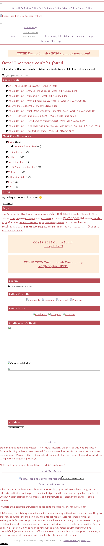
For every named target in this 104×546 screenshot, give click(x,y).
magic (4, 223)
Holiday (97, 218)
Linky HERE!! (53, 246)
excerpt (29, 218)
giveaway (47, 218)
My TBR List (13, 157)
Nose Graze (85, 541)
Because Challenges (52, 41)
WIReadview (13, 172)
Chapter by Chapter (90, 214)
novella (34, 222)
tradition (67, 226)
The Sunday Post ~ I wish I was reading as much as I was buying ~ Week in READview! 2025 (53, 126)
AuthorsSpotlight (16, 177)
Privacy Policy (69, 8)
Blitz (9, 182)
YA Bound (10, 231)
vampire (77, 227)
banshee (42, 214)
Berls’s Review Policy (50, 8)
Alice (28, 214)
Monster (13, 222)
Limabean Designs (84, 36)
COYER (10, 187)
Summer (57, 226)
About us (29, 27)
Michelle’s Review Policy (25, 8)
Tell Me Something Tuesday (21, 167)
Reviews (49, 36)
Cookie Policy (85, 8)
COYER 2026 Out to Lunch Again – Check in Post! (32, 86)
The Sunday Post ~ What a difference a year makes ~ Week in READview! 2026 (47, 101)
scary (21, 227)
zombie (19, 230)
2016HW (13, 214)
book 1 (51, 213)
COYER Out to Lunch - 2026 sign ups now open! (53, 53)
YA (3, 230)
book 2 (60, 213)
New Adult (26, 223)
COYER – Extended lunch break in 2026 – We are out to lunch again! (42, 116)
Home (12, 36)
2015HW (5, 214)
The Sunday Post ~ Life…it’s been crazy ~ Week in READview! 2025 (40, 131)
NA (21, 223)
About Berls (29, 36)
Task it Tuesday (15, 162)
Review (11, 142)
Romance (16, 227)
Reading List (85, 222)
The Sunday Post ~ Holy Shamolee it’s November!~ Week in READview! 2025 (46, 121)
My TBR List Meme (64, 36)
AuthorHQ (35, 214)
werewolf (84, 227)
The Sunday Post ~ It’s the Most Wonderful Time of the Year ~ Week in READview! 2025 (51, 111)
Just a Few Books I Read (25, 146)
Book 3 (68, 214)
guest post (71, 218)
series (28, 226)
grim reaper (58, 219)
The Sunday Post (15, 152)
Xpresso (94, 226)
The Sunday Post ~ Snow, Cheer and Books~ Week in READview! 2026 (42, 91)
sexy (35, 226)
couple (14, 218)
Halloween (86, 218)
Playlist (41, 223)
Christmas (6, 219)
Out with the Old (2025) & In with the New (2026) (32, 106)
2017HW (21, 214)
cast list (76, 214)
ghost (37, 218)
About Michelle (30, 32)
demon (22, 219)
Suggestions (45, 226)
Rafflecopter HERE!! (53, 266)
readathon (71, 222)
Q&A (62, 223)
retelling (7, 226)
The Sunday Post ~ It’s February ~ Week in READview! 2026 (37, 96)
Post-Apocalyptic (52, 223)
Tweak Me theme (71, 541)
